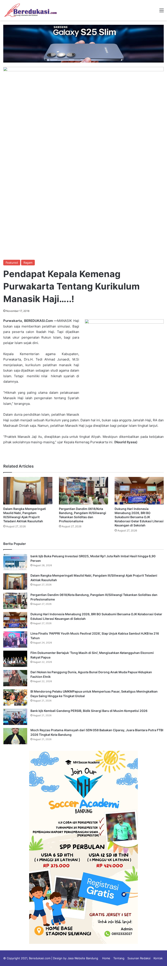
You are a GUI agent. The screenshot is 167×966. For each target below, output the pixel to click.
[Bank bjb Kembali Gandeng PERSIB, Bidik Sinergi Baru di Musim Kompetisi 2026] (15, 717)
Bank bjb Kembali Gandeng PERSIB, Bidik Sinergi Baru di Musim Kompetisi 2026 (88, 711)
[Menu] (161, 12)
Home (106, 958)
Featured (12, 262)
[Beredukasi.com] (30, 10)
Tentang (118, 958)
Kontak (158, 958)
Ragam (27, 262)
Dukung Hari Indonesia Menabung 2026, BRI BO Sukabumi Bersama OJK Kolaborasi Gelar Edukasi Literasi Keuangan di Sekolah (139, 517)
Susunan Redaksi (138, 958)
